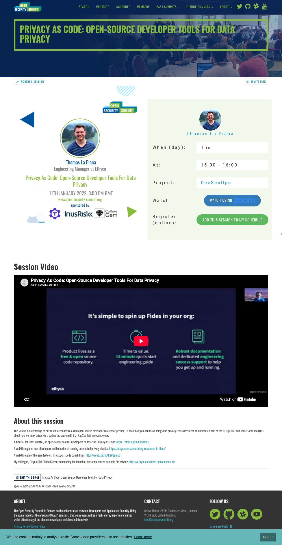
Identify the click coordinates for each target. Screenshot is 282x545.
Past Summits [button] (167, 6)
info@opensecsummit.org (158, 519)
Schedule (123, 6)
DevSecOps (216, 182)
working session (32, 81)
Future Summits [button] (198, 6)
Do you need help (219, 526)
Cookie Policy (37, 526)
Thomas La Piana (210, 133)
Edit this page (29, 477)
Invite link (258, 81)
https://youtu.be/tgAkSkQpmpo (103, 455)
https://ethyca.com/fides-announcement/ (152, 461)
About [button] (225, 6)
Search (84, 6)
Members (143, 6)
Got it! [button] (268, 537)
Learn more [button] (143, 537)
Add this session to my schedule (232, 220)
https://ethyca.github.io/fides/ (133, 442)
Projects (103, 6)
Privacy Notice (22, 526)
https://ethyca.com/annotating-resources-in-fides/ (137, 448)
